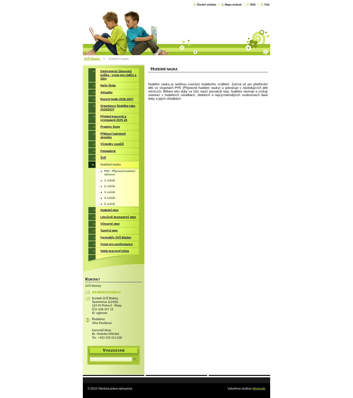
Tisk (266, 4)
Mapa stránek (233, 4)
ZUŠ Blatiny (92, 58)
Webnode (259, 388)
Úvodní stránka (206, 4)
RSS (253, 4)
